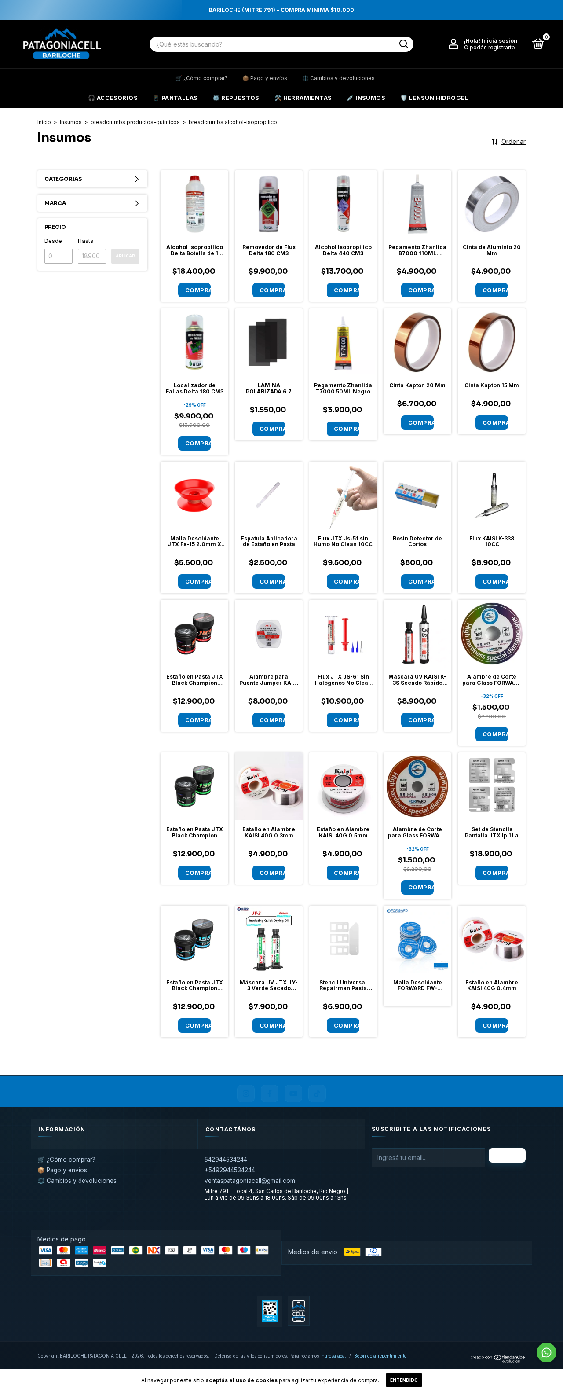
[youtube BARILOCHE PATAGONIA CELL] (293, 1093)
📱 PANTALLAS (175, 97)
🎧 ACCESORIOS (113, 97)
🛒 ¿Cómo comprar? (201, 78)
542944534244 (226, 1159)
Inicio (44, 122)
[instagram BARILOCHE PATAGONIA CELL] (246, 1093)
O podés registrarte (489, 47)
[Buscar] (403, 44)
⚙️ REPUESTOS (235, 97)
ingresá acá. (333, 1355)
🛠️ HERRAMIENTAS (303, 97)
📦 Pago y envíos (264, 78)
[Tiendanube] (498, 1360)
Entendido (404, 1380)
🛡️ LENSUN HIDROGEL (434, 97)
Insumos (71, 122)
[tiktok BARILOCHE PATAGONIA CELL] (317, 1093)
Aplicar (125, 255)
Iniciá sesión (499, 40)
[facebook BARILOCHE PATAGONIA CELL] (269, 1093)
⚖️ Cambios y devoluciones (338, 78)
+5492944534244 (230, 1170)
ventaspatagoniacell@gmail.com (250, 1180)
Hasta (86, 240)
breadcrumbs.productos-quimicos (135, 122)
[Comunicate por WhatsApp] (546, 1352)
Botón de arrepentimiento (380, 1355)
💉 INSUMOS (366, 97)
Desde (53, 240)
